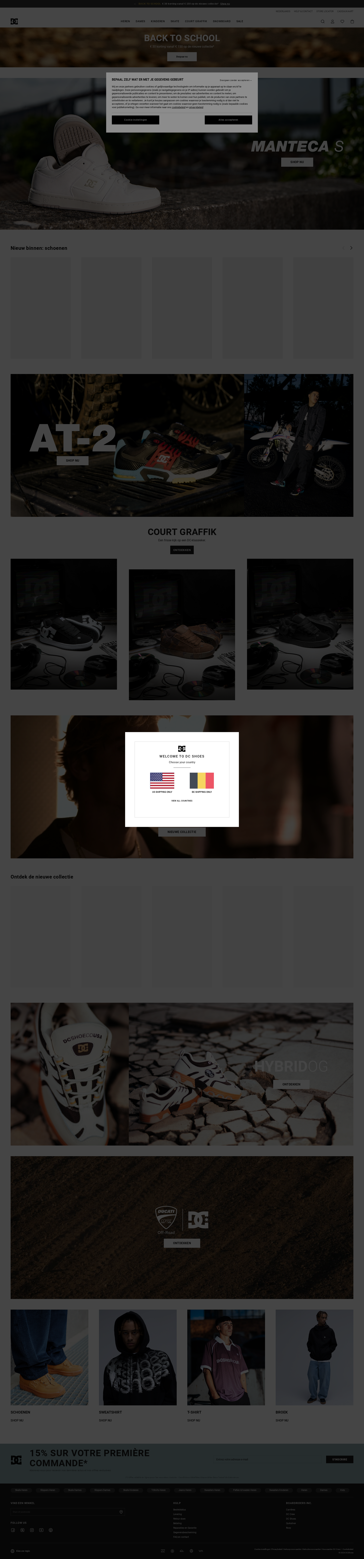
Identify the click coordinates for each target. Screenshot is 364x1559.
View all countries (181, 801)
